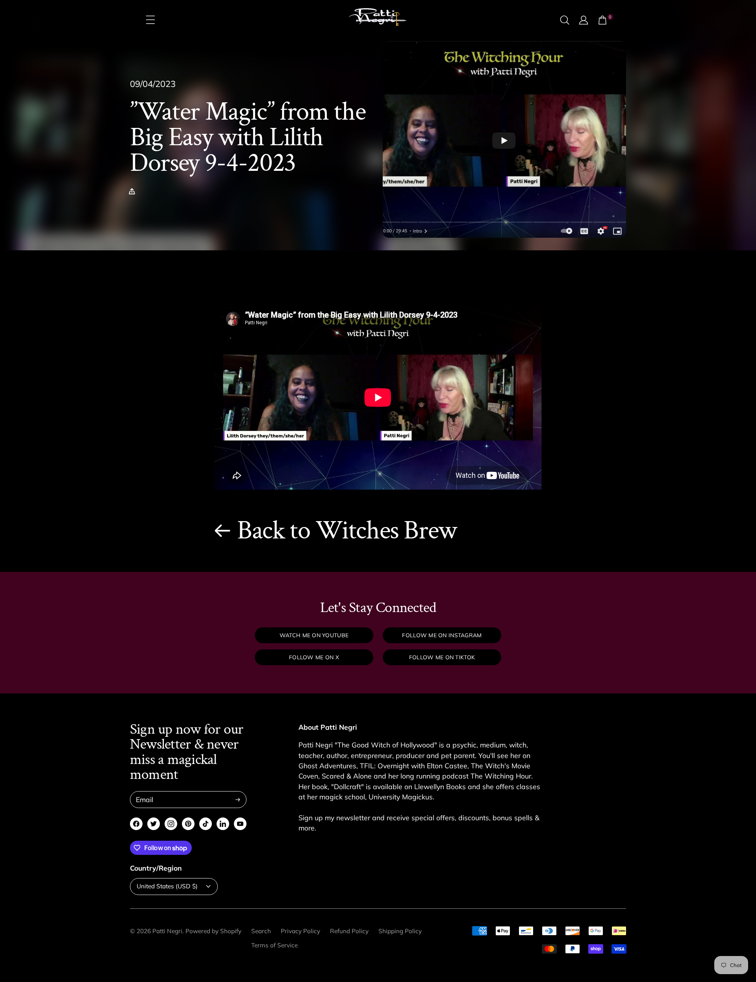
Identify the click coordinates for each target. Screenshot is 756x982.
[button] (134, 191)
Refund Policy (349, 931)
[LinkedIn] (223, 824)
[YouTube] (240, 823)
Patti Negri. (168, 931)
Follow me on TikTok (442, 657)
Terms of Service (274, 945)
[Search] (564, 20)
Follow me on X (314, 657)
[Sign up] (237, 799)
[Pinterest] (188, 824)
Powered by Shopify (213, 931)
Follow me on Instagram (442, 635)
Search (261, 931)
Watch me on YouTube (314, 635)
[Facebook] (136, 824)
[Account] (583, 20)
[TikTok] (206, 824)
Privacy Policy (300, 931)
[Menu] (150, 20)
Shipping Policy (400, 931)
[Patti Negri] (377, 20)
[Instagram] (170, 823)
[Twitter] (153, 824)
